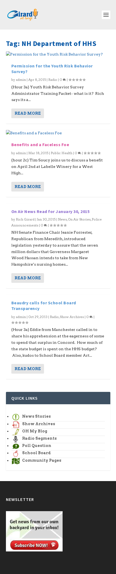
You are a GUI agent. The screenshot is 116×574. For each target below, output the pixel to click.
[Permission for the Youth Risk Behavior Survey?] (58, 54)
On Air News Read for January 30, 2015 (50, 211)
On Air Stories (79, 219)
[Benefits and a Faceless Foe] (58, 133)
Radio (52, 80)
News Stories (36, 416)
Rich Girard (25, 219)
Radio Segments (39, 438)
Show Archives (72, 317)
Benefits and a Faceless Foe (40, 144)
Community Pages (41, 460)
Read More (28, 113)
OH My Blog (34, 431)
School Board (36, 453)
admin (21, 80)
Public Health (61, 153)
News (62, 219)
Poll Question (36, 445)
